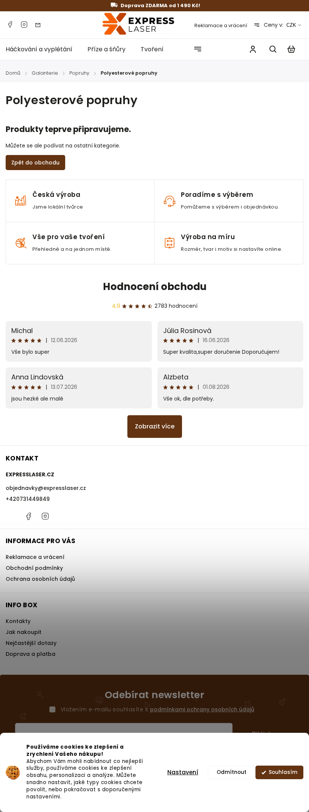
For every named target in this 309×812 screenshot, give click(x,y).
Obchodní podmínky (34, 568)
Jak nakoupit (23, 632)
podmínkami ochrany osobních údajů (202, 709)
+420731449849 (28, 499)
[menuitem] (43, 49)
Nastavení (182, 772)
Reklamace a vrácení (220, 25)
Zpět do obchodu (35, 162)
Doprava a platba (30, 654)
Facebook (10, 24)
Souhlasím (283, 772)
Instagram (24, 24)
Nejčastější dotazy (31, 643)
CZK (291, 25)
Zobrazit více (154, 426)
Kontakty (18, 621)
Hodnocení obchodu (155, 286)
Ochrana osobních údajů (40, 579)
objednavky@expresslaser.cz (46, 488)
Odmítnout (231, 772)
